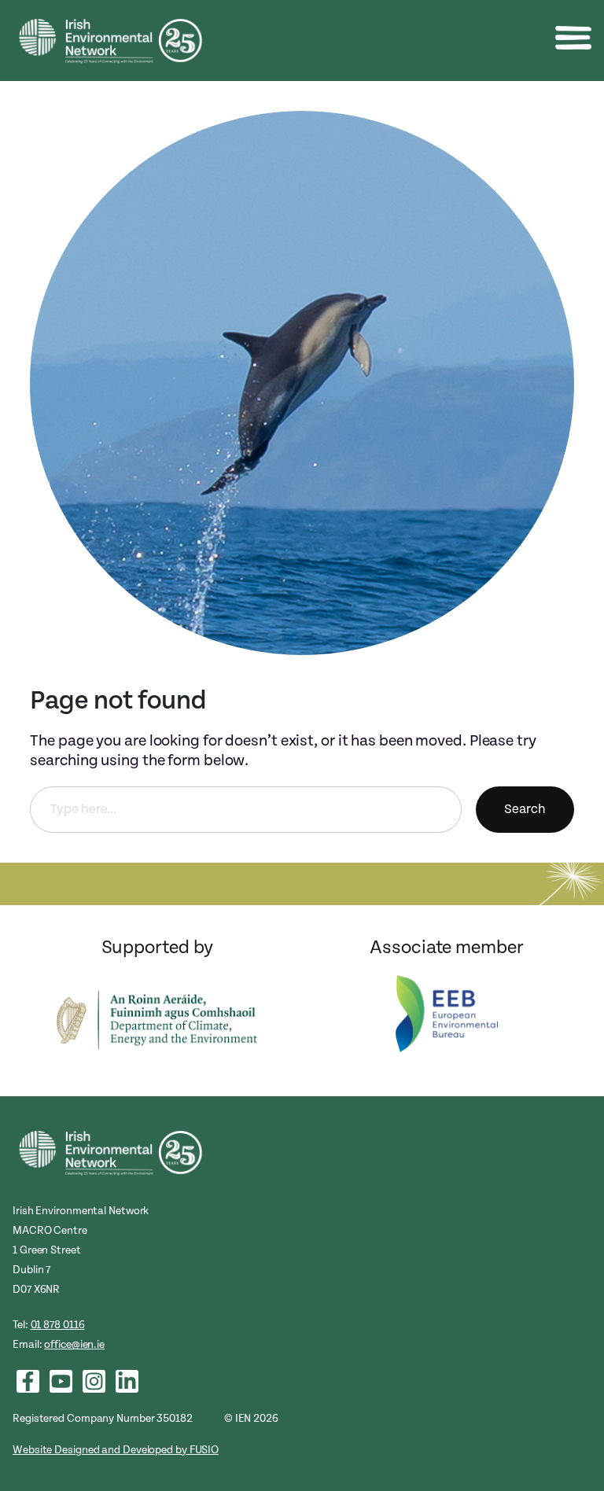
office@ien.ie (74, 1344)
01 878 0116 (58, 1325)
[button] (573, 38)
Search (524, 809)
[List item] (28, 1381)
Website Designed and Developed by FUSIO (116, 1450)
